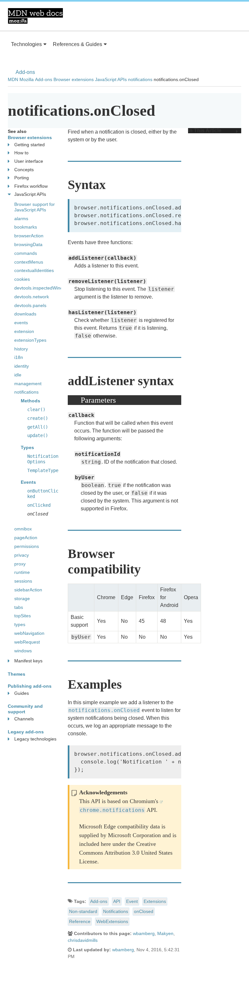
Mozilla (26, 79)
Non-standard (83, 911)
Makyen (165, 933)
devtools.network (31, 296)
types (19, 624)
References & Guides (77, 44)
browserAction (28, 235)
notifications (140, 79)
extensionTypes (30, 340)
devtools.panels (30, 305)
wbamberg (144, 933)
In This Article (204, 130)
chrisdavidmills (83, 940)
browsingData (28, 244)
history (21, 348)
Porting (21, 177)
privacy (21, 555)
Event (132, 901)
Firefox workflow (31, 186)
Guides (21, 693)
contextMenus (28, 262)
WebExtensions (112, 921)
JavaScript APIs (111, 79)
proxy (20, 563)
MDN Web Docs (35, 16)
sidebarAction (28, 589)
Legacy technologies (35, 738)
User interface (28, 161)
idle (17, 374)
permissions (26, 546)
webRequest (27, 642)
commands (25, 253)
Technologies (26, 44)
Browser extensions (73, 79)
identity (21, 366)
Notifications (115, 911)
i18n (18, 357)
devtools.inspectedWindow (41, 287)
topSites (22, 615)
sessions (23, 581)
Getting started (29, 144)
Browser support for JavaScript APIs (34, 207)
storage (22, 598)
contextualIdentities (34, 270)
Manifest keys (28, 660)
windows (23, 650)
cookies (22, 279)
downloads (25, 313)
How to (21, 152)
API (116, 901)
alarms (21, 218)
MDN (13, 79)
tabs (18, 607)
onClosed (143, 911)
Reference (79, 921)
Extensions (155, 901)
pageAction (25, 537)
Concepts (24, 169)
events (21, 322)
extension (24, 331)
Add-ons (25, 72)
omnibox (23, 528)
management (28, 383)
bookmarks (25, 227)
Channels (24, 718)
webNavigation (29, 633)
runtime (22, 572)
